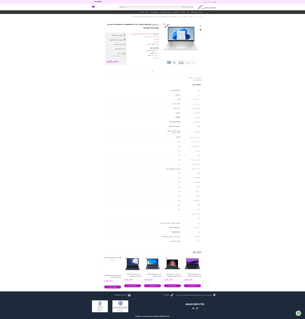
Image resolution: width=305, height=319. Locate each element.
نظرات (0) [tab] (190, 78)
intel (137, 34)
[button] (164, 24)
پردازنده (157, 36)
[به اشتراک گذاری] (200, 26)
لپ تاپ (197, 17)
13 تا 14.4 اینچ (149, 34)
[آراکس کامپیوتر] (207, 7)
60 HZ (144, 34)
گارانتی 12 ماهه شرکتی (175, 241)
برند (131, 34)
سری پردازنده (191, 17)
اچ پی (133, 34)
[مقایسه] (200, 29)
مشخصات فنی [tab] (197, 78)
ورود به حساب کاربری (208, 2)
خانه (201, 17)
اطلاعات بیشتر (192, 286)
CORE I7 (186, 17)
